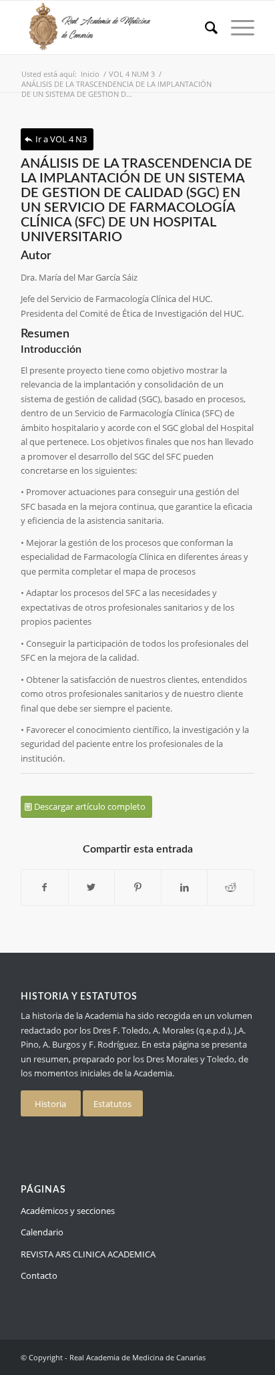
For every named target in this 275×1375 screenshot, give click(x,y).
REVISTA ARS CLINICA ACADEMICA (88, 1254)
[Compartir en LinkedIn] (185, 887)
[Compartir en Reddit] (231, 887)
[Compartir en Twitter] (92, 887)
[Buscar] (205, 27)
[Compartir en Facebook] (44, 887)
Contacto (39, 1275)
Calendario (42, 1232)
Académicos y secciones (68, 1211)
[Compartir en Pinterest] (138, 887)
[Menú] (236, 27)
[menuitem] (205, 27)
